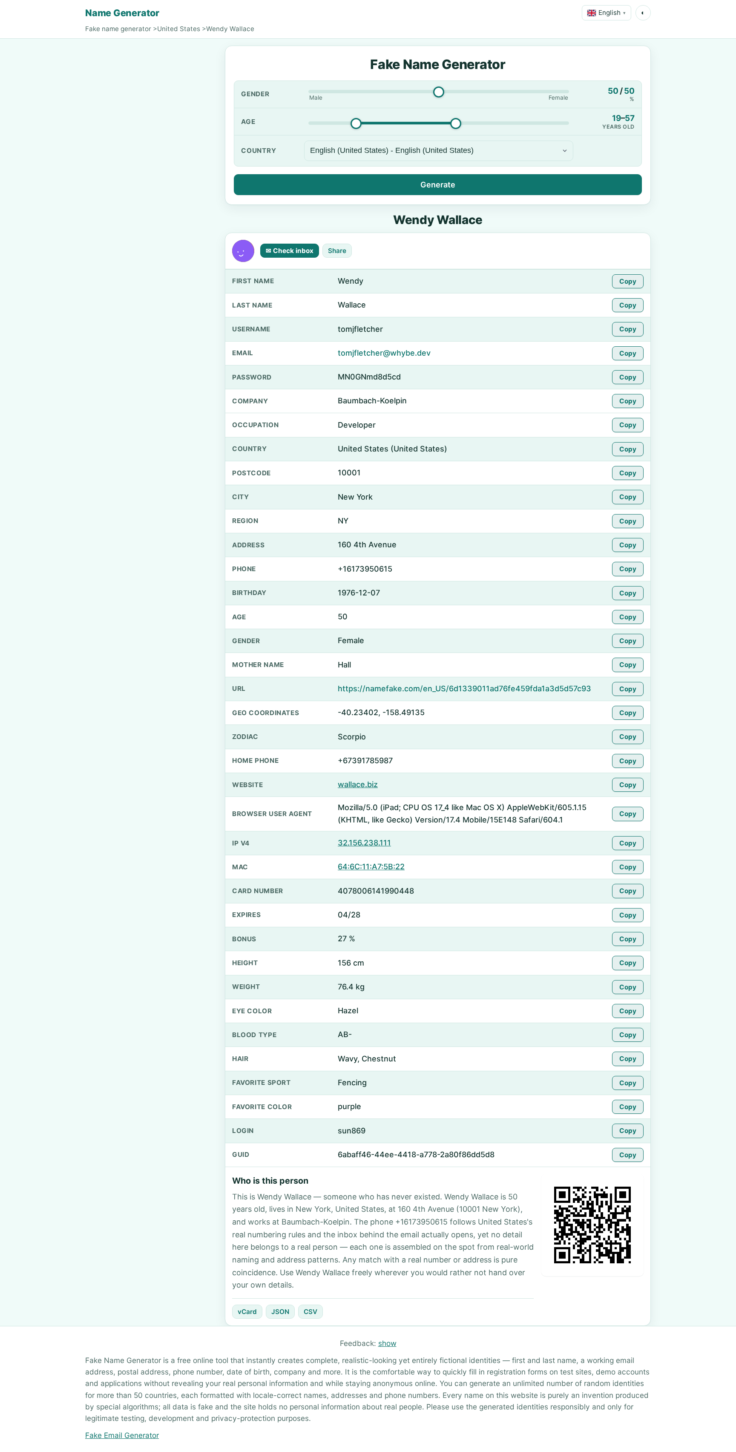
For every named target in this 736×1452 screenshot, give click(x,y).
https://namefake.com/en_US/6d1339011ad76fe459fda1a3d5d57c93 (464, 688)
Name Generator (122, 12)
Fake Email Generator (122, 1435)
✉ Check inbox (289, 251)
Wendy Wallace (230, 29)
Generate (437, 184)
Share (337, 251)
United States (178, 29)
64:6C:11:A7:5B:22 (371, 866)
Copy (627, 281)
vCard (247, 1312)
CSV (310, 1312)
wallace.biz (358, 784)
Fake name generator (118, 29)
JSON (280, 1312)
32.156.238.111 (364, 842)
